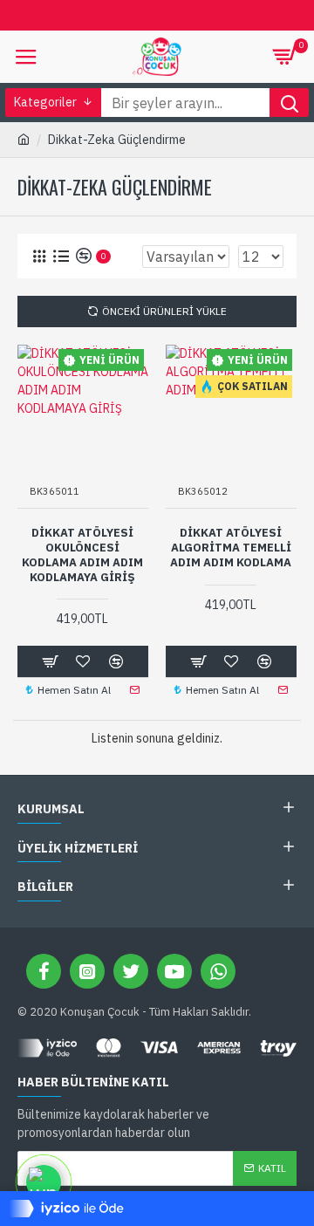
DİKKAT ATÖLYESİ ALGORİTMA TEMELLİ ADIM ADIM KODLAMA (230, 548)
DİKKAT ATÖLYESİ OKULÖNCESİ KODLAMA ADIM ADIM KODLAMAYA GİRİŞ (82, 555)
